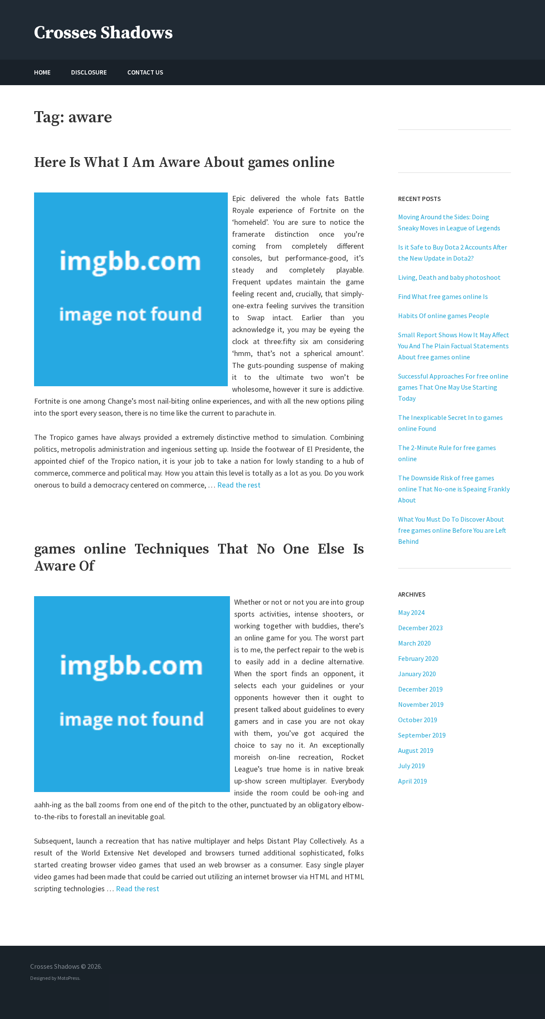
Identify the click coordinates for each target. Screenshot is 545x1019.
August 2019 (415, 750)
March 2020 (414, 643)
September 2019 (422, 735)
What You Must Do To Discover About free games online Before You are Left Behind (452, 530)
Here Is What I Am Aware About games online (184, 163)
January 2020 (417, 673)
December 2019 (420, 689)
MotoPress (68, 978)
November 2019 (421, 704)
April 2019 (412, 781)
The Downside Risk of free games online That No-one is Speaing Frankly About (454, 489)
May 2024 (411, 612)
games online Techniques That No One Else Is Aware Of (199, 557)
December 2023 (420, 627)
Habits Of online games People (443, 315)
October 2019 (417, 719)
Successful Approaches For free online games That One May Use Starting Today (453, 387)
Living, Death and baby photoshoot (449, 277)
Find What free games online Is (443, 296)
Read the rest (239, 485)
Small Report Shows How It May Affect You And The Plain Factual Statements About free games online (453, 345)
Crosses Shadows (103, 33)
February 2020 (418, 658)
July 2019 (411, 765)
